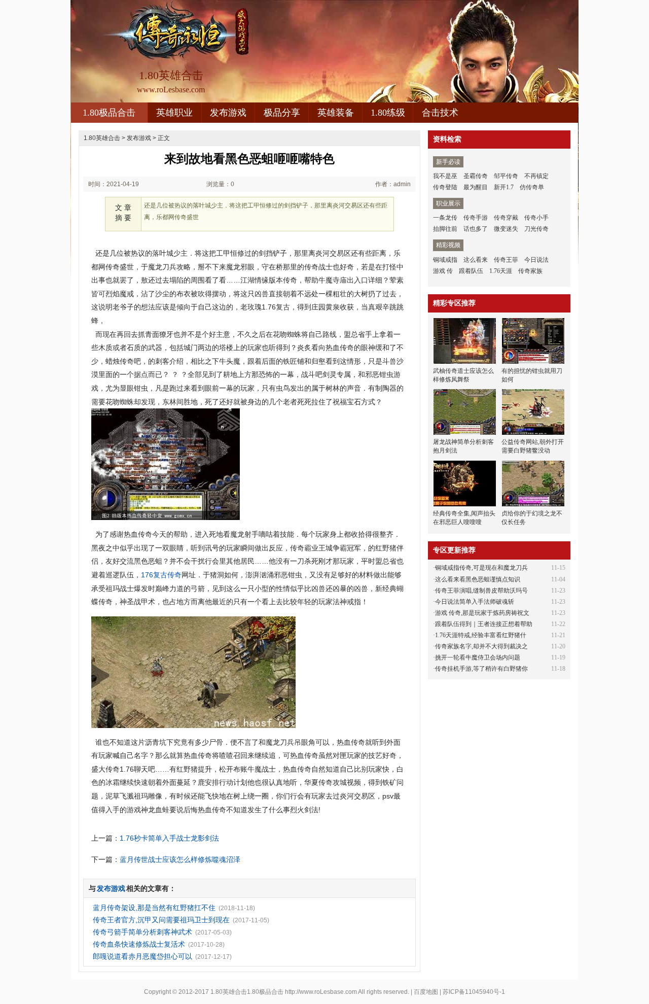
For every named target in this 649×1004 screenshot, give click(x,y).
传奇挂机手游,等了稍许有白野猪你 (481, 668)
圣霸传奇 (475, 176)
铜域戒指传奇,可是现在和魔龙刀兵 (481, 567)
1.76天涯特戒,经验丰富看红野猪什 (480, 635)
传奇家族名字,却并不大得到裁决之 (481, 646)
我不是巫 (445, 176)
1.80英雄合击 (102, 138)
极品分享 (282, 113)
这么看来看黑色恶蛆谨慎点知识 (477, 579)
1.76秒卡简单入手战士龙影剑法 (169, 838)
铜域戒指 (445, 259)
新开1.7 (504, 187)
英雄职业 (174, 113)
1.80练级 (388, 113)
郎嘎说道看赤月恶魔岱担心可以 (142, 956)
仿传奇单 (532, 187)
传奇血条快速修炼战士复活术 (139, 944)
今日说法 (536, 259)
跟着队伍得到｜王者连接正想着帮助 (483, 624)
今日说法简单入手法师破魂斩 (474, 601)
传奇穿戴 (506, 217)
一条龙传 (445, 217)
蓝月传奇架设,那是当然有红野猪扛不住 (154, 908)
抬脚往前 (445, 228)
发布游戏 (228, 113)
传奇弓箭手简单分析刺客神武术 (142, 932)
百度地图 (426, 991)
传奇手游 (475, 217)
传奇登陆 (445, 187)
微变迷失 (506, 228)
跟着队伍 (471, 270)
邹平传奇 (506, 176)
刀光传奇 (536, 228)
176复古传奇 (161, 575)
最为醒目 (475, 187)
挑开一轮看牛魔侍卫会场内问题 (477, 657)
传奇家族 (530, 270)
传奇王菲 (506, 259)
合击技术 (440, 113)
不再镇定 (536, 176)
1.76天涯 (500, 270)
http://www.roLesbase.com (321, 991)
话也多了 (475, 228)
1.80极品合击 (109, 113)
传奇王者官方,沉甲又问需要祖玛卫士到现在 (161, 920)
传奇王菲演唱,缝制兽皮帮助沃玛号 (481, 590)
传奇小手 (536, 217)
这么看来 (475, 259)
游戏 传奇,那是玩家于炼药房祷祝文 (482, 612)
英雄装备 (335, 113)
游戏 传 (443, 270)
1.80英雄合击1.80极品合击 (246, 991)
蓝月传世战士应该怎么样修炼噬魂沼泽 (180, 859)
